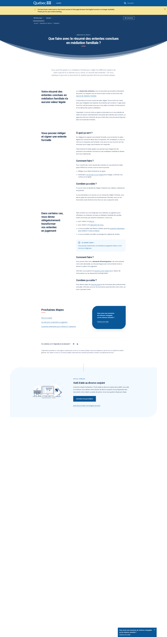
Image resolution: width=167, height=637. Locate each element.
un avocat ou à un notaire (95, 175)
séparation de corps (96, 225)
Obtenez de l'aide (102, 322)
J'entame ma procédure (84, 399)
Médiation (56, 23)
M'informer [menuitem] (38, 18)
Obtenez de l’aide (124, 634)
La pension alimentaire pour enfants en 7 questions (58, 326)
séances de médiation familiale (86, 96)
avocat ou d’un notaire (102, 271)
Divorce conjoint (46, 318)
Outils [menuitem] (48, 18)
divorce (91, 221)
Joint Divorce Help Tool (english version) (86, 406)
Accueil (36, 23)
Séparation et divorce (46, 23)
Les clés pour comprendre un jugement (54, 322)
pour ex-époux (94, 231)
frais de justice (96, 284)
